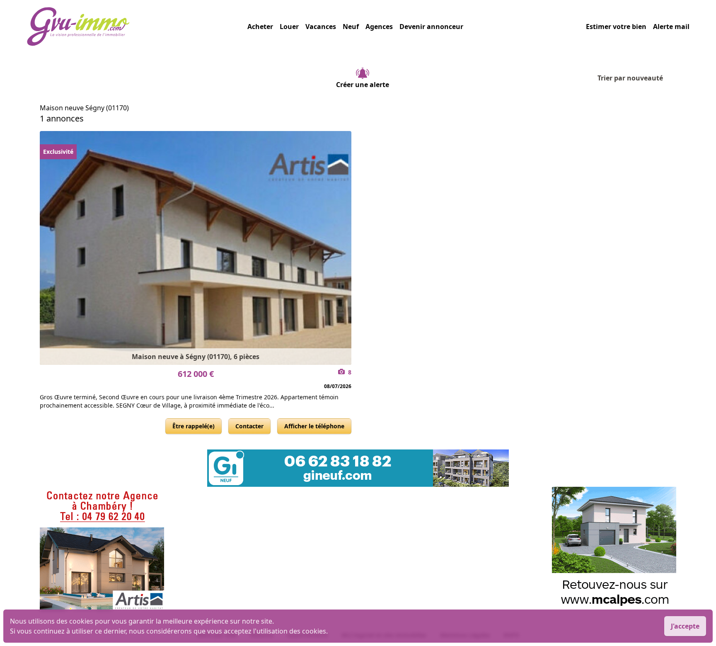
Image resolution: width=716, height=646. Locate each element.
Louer (289, 26)
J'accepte (685, 626)
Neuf (351, 26)
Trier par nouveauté (630, 78)
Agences (379, 26)
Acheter (260, 26)
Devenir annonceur (431, 26)
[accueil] (137, 26)
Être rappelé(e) (193, 426)
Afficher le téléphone (314, 426)
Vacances (320, 26)
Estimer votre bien (616, 26)
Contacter (249, 426)
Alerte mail (671, 26)
